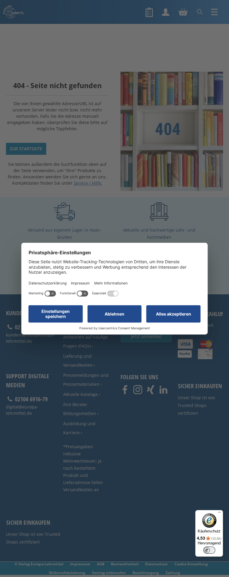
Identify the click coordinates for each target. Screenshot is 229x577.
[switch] (209, 550)
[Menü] (219, 513)
